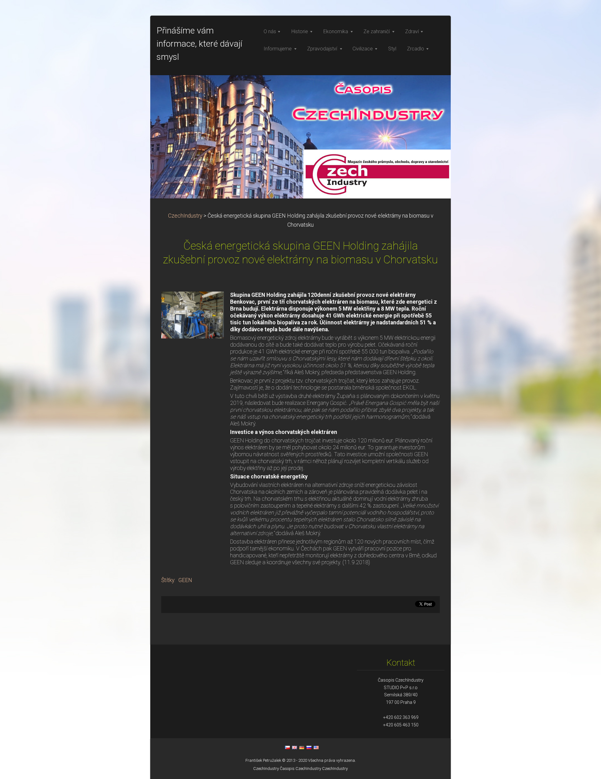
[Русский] (308, 747)
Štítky (167, 580)
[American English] (316, 747)
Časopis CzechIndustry (300, 768)
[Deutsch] (301, 747)
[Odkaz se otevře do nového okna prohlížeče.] (192, 314)
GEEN (185, 580)
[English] (294, 747)
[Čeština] (287, 747)
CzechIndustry (185, 216)
